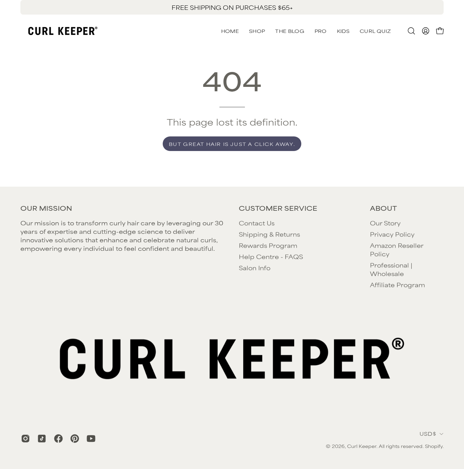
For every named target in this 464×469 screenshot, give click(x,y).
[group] (232, 7)
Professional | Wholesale (391, 269)
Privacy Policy (392, 233)
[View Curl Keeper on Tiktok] (40, 438)
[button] (375, 31)
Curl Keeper (361, 446)
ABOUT (383, 208)
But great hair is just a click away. (232, 143)
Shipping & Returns (269, 233)
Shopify (434, 446)
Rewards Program (268, 245)
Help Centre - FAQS (271, 256)
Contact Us (256, 222)
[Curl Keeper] (62, 31)
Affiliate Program (397, 284)
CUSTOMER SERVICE (278, 208)
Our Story (385, 222)
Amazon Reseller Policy (396, 249)
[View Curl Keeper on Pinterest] (73, 438)
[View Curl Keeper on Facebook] (57, 438)
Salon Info (254, 267)
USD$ (428, 433)
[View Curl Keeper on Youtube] (89, 438)
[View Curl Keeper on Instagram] (24, 438)
